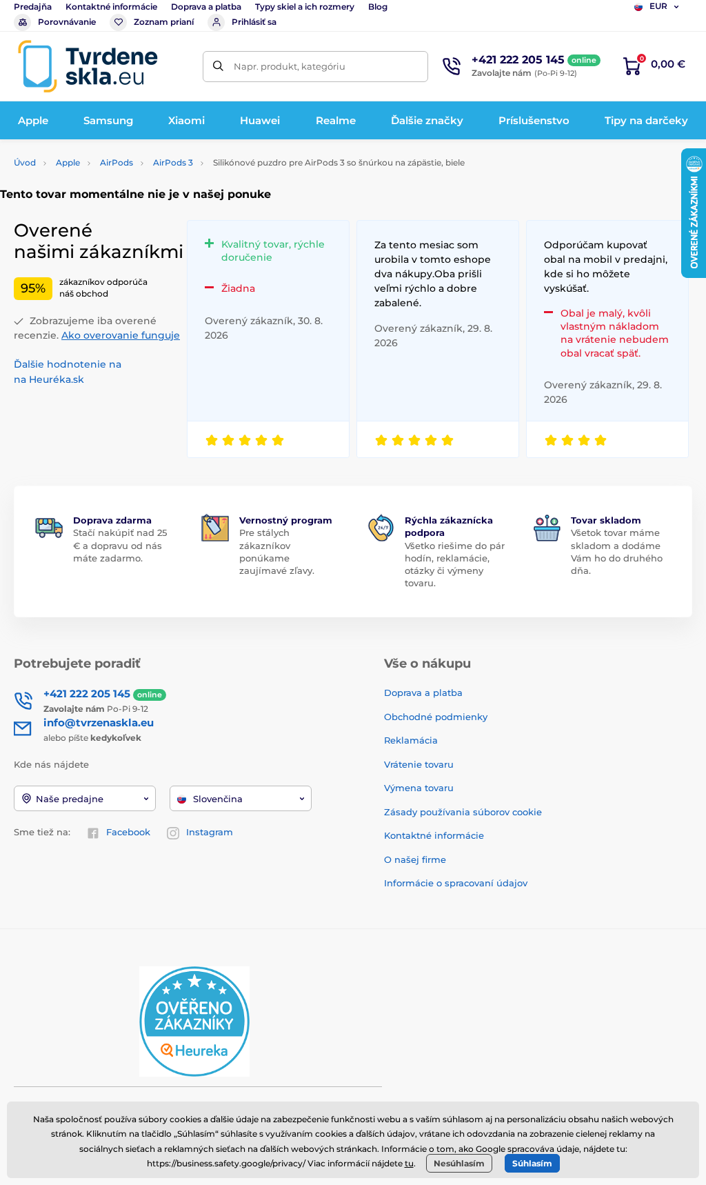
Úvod (25, 162)
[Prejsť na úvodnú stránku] (87, 66)
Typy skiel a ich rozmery (304, 6)
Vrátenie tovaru (419, 764)
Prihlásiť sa (254, 22)
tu (409, 1163)
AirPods (116, 162)
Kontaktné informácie (111, 6)
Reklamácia (411, 740)
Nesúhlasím (459, 1163)
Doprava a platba (206, 6)
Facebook (128, 831)
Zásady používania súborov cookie (463, 811)
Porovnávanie (67, 22)
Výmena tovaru (419, 787)
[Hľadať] (218, 66)
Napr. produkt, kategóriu (289, 66)
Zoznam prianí (164, 22)
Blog (377, 6)
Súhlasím (532, 1163)
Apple (68, 162)
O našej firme (415, 859)
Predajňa (33, 6)
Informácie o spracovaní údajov (455, 882)
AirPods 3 (173, 162)
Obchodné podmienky (435, 716)
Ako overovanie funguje (120, 335)
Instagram (209, 831)
